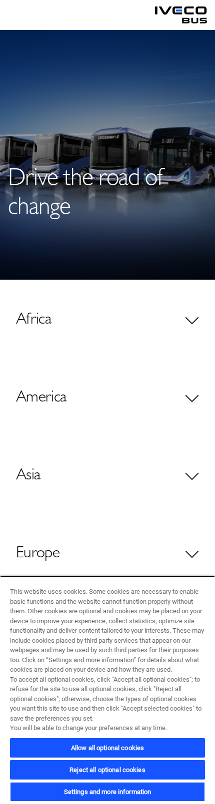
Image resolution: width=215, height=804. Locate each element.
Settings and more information (108, 792)
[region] (107, 690)
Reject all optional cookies (108, 770)
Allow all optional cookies (107, 748)
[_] (181, 15)
